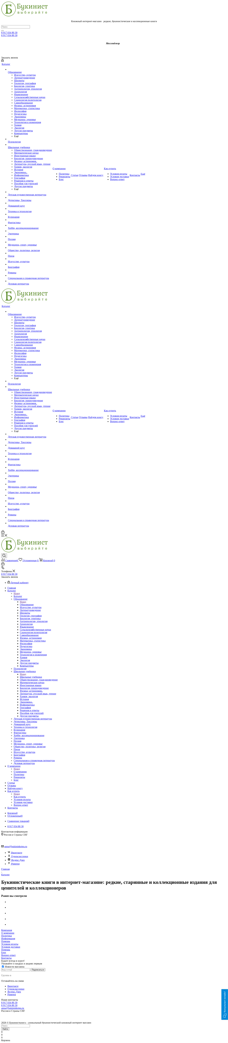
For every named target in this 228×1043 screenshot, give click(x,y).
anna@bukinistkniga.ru (15, 846)
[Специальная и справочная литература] (30, 275)
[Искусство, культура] (30, 258)
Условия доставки (10, 947)
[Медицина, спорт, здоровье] (30, 242)
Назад (17, 593)
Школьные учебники (31, 677)
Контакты (6, 958)
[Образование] (30, 69)
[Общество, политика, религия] (30, 247)
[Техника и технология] (30, 208)
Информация (8, 938)
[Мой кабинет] (2, 61)
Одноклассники (19, 856)
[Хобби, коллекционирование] (30, 225)
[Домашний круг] (30, 203)
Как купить (20, 796)
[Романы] (30, 270)
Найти (5, 1029)
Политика (6, 935)
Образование (27, 604)
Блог (3, 952)
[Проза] (30, 253)
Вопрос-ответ (8, 955)
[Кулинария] (30, 214)
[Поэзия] (30, 236)
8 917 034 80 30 (9, 32)
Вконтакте (16, 852)
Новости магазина (14, 966)
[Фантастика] (30, 219)
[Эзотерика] (30, 231)
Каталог (18, 596)
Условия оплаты (9, 944)
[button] (224, 1004)
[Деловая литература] (30, 281)
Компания (6, 930)
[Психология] (30, 139)
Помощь (5, 941)
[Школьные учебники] (30, 144)
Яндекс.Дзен (18, 860)
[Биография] (30, 264)
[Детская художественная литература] (30, 192)
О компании (20, 771)
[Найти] (2, 30)
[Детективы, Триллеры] (30, 197)
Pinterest (15, 863)
